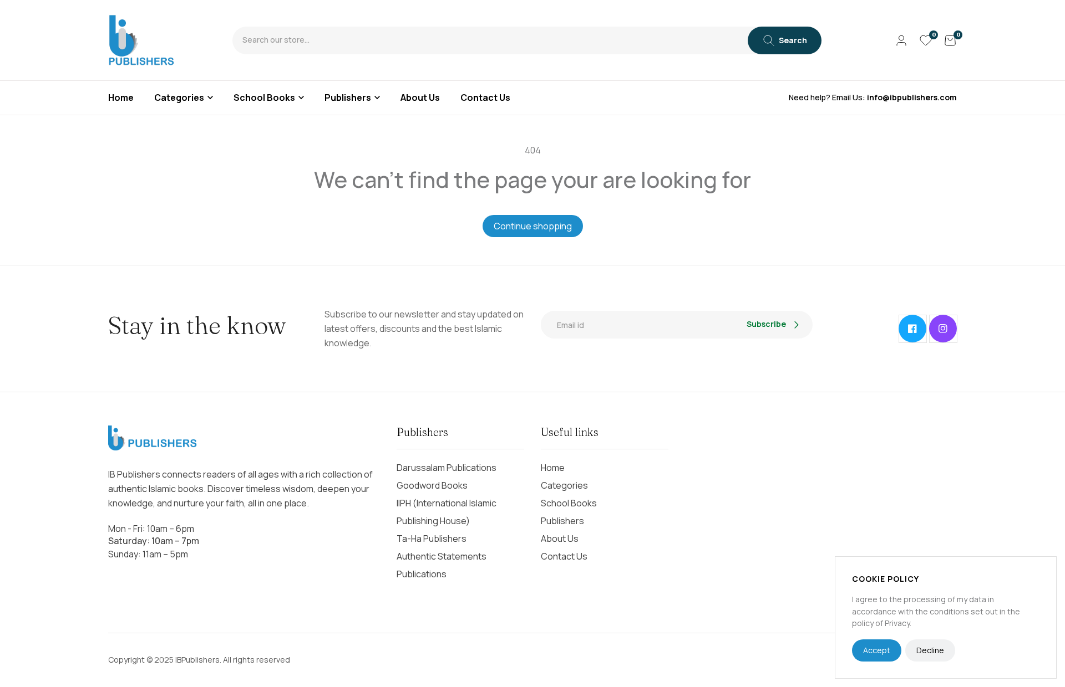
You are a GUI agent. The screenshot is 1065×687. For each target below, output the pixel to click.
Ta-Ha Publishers (431, 538)
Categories (179, 97)
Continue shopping (533, 226)
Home (553, 468)
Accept (876, 650)
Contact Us (564, 556)
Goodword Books (432, 485)
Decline (930, 650)
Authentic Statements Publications (441, 565)
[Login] (901, 40)
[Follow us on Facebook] (912, 328)
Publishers (347, 97)
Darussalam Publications (446, 468)
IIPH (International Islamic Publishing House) (446, 512)
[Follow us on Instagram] (943, 328)
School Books (264, 97)
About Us (560, 538)
